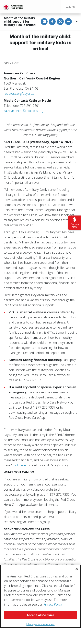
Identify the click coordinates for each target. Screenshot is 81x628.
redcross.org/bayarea (19, 93)
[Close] (76, 569)
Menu (72, 7)
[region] (40, 596)
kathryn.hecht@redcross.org (23, 111)
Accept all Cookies (40, 615)
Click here (19, 465)
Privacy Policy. (53, 604)
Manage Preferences (40, 624)
